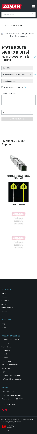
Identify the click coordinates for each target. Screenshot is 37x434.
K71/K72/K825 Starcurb (10, 340)
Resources (5, 327)
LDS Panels (5, 368)
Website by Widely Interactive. (11, 422)
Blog (3, 324)
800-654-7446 (15, 395)
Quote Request (7, 307)
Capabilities (5, 300)
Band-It (4, 354)
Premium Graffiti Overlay (13, 87)
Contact (4, 311)
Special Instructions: (9, 93)
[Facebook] (3, 410)
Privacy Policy (6, 431)
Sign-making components (11, 375)
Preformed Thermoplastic (11, 379)
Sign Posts (5, 357)
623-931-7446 (13, 392)
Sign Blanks (5, 350)
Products (4, 297)
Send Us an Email (8, 405)
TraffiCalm (5, 343)
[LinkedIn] (6, 410)
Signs (3, 372)
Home (3, 293)
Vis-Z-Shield (6, 361)
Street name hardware (9, 365)
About (3, 304)
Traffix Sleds (6, 347)
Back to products (13, 25)
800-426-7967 (17, 399)
